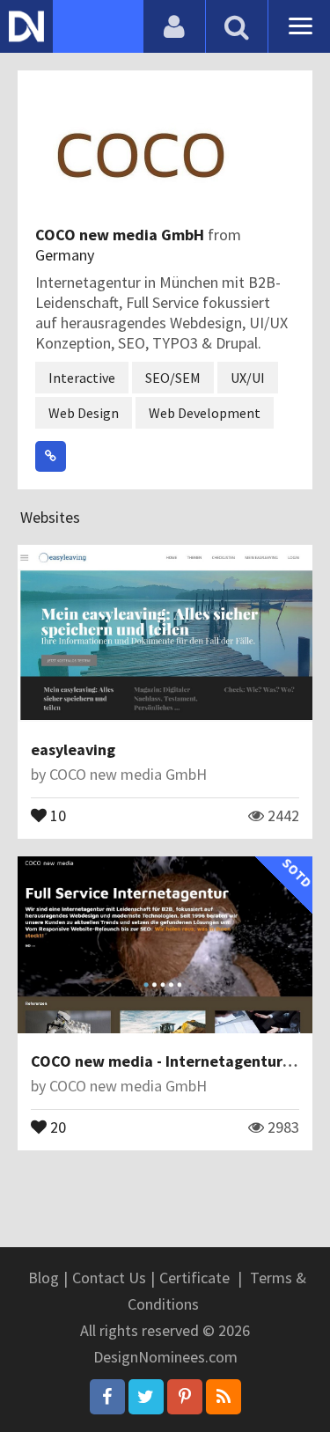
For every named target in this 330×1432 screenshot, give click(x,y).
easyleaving (73, 749)
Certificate (194, 1277)
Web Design (83, 413)
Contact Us (109, 1277)
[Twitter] (146, 1396)
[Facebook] (107, 1396)
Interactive (81, 377)
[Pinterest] (184, 1396)
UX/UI (248, 377)
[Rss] (223, 1396)
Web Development (204, 413)
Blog (43, 1277)
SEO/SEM (173, 377)
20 (56, 1126)
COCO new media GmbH (121, 234)
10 (56, 814)
